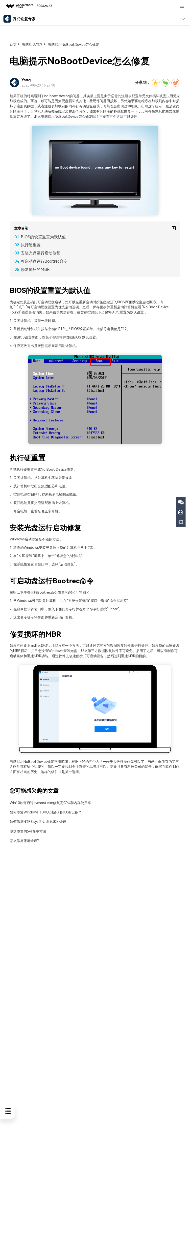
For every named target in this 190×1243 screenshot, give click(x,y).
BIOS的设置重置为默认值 (43, 237)
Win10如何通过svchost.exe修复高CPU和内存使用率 (50, 803)
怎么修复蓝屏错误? (24, 841)
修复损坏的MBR (35, 269)
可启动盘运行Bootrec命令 (44, 261)
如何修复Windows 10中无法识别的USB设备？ (46, 812)
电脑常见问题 (32, 45)
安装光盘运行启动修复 (40, 253)
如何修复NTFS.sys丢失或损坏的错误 (38, 822)
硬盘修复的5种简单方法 (28, 831)
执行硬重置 (31, 245)
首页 (13, 45)
